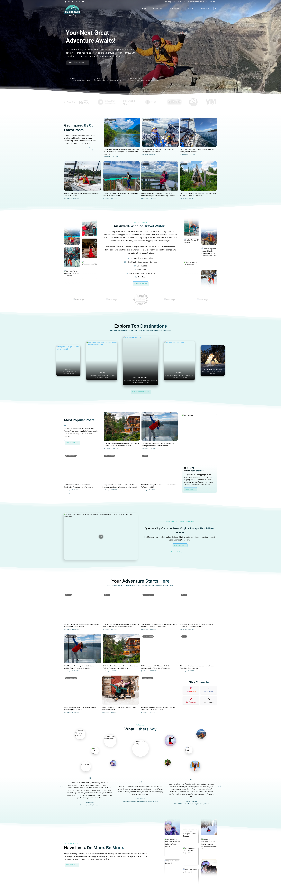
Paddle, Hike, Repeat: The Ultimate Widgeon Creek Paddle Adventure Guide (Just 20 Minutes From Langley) (122, 152)
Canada (184, 595)
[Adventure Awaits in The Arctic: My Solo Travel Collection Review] (120, 690)
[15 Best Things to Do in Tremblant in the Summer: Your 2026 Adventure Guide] (121, 176)
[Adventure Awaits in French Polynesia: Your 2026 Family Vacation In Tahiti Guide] (159, 690)
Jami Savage (107, 156)
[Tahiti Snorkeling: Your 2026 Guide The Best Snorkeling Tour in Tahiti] (82, 690)
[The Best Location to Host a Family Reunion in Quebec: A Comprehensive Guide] (198, 607)
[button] (215, 8)
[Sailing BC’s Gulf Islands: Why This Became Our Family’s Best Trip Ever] (198, 132)
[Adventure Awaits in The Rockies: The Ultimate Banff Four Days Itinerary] (198, 648)
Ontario (145, 455)
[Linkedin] (72, 1)
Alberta (184, 636)
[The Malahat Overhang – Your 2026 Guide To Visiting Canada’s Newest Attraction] (159, 426)
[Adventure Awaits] (72, 11)
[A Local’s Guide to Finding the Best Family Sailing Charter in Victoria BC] (82, 176)
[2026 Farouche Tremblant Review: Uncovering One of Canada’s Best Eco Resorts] (198, 176)
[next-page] (69, 493)
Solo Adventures (109, 678)
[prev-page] (65, 493)
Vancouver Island (110, 414)
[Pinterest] (76, 1)
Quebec (107, 164)
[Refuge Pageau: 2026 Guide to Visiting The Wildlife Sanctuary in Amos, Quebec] (82, 607)
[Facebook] (65, 1)
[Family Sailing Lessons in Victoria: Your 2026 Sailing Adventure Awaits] (160, 132)
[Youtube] (83, 1)
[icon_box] (199, 478)
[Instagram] (69, 1)
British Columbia (110, 120)
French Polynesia (148, 595)
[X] (79, 1)
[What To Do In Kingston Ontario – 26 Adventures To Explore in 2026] (159, 467)
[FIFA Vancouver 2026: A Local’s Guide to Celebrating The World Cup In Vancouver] (82, 467)
